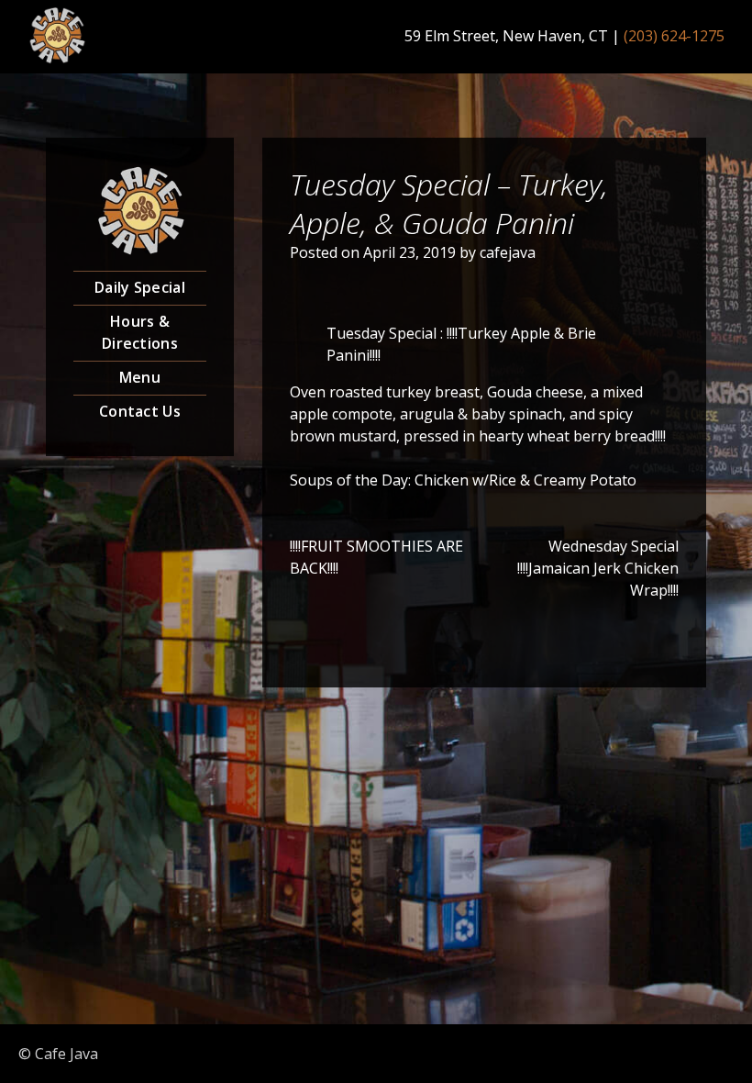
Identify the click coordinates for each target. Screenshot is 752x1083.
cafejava (508, 252)
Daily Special (139, 287)
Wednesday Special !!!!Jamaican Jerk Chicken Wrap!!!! (598, 568)
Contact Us (140, 411)
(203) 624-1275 (674, 36)
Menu (139, 377)
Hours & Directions (140, 332)
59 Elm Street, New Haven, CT (506, 36)
